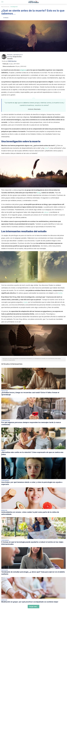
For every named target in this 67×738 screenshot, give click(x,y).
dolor (46, 148)
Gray (39, 192)
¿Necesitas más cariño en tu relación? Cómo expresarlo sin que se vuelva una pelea (32, 453)
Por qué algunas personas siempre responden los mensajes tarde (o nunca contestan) (31, 423)
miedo (26, 302)
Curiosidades (5, 480)
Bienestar (4, 510)
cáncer (46, 212)
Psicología (4, 390)
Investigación (14, 6)
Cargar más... (33, 606)
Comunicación (5, 420)
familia (60, 293)
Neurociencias (5, 6)
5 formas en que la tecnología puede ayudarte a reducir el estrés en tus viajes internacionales (32, 543)
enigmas (23, 70)
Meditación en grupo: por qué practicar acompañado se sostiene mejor (29, 602)
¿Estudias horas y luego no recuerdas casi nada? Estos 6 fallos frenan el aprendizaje (30, 394)
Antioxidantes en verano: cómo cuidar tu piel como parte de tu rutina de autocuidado (30, 513)
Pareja (3, 450)
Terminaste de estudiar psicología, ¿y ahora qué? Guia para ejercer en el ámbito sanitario (33, 573)
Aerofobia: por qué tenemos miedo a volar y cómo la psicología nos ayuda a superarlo (31, 483)
